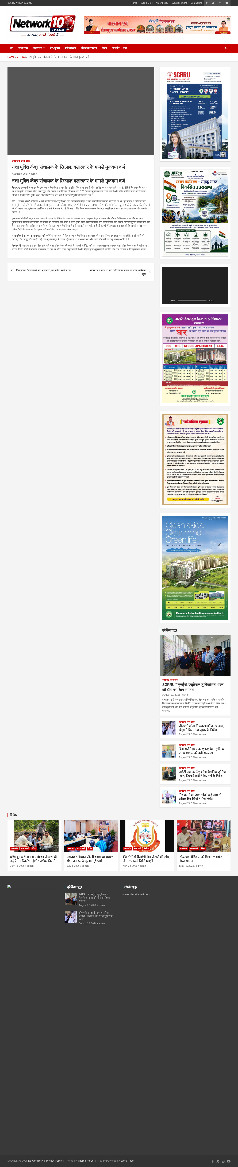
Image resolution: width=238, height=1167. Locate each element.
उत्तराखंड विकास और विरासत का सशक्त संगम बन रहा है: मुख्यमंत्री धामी (90, 859)
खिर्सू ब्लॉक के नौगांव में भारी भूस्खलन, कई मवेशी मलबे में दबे (43, 270)
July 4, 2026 (73, 865)
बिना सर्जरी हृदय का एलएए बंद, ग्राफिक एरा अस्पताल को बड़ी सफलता (201, 751)
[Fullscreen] (223, 300)
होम (11, 48)
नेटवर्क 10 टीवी (119, 48)
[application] (195, 285)
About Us (146, 3)
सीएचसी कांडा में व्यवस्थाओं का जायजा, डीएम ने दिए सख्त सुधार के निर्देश (201, 728)
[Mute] (218, 300)
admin (33, 173)
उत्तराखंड (37, 48)
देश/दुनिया (55, 48)
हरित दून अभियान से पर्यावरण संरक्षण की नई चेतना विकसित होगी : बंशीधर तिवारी (33, 859)
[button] (195, 285)
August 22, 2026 (171, 694)
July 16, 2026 (17, 865)
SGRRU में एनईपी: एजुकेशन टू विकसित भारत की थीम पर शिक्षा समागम (94, 898)
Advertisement (179, 3)
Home (134, 3)
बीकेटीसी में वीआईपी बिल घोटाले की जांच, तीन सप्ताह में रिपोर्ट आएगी (146, 859)
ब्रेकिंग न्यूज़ (169, 630)
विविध (104, 48)
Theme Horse (86, 1160)
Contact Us (196, 3)
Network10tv (35, 1160)
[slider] (192, 300)
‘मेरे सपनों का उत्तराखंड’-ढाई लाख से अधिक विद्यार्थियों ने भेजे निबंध (200, 797)
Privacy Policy (161, 3)
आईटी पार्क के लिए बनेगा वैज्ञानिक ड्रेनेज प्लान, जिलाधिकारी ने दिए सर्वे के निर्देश (202, 774)
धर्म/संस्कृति (70, 48)
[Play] (166, 300)
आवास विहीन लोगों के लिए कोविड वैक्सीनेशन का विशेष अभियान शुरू (117, 272)
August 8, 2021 (20, 173)
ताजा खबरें (23, 48)
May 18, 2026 (186, 865)
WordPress (127, 1160)
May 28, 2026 (130, 865)
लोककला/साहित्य (89, 48)
